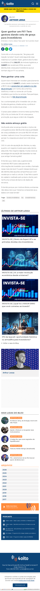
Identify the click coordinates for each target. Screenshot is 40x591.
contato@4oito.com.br (27, 569)
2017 (4, 499)
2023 (5, 480)
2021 (4, 486)
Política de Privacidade (26, 580)
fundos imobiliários (13, 197)
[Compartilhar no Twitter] (10, 49)
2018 (4, 496)
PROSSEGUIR (20, 585)
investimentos (30, 197)
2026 (5, 470)
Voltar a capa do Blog (11, 343)
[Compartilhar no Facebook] (2, 49)
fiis (22, 197)
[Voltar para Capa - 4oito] (12, 3)
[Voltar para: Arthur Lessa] (20, 359)
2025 (5, 473)
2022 (5, 483)
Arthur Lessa (8, 44)
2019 (4, 493)
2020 (5, 489)
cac (3, 200)
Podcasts (7, 517)
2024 (5, 476)
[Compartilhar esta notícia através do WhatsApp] (6, 49)
